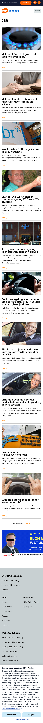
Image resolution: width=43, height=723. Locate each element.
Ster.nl (27, 524)
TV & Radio (7, 606)
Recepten (6, 620)
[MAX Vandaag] (10, 11)
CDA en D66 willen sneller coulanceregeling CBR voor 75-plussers (20, 199)
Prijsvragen (6, 611)
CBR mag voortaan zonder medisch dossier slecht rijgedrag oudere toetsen (21, 402)
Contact (5, 589)
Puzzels (5, 616)
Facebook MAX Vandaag (12, 637)
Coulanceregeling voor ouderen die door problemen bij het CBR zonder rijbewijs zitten (21, 302)
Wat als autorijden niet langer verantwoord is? (20, 501)
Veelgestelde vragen (11, 585)
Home (4, 602)
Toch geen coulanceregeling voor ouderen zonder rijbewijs (20, 250)
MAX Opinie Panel (31, 602)
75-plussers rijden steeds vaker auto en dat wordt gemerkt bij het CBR (21, 352)
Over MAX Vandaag (10, 580)
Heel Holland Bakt (10, 660)
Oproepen (27, 606)
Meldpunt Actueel (9, 656)
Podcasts (5, 625)
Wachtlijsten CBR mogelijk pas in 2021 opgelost (20, 150)
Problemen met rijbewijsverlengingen (15, 453)
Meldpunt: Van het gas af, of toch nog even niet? (19, 55)
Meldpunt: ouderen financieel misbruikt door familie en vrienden (19, 102)
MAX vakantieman (10, 651)
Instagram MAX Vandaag (13, 642)
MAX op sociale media (11, 647)
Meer (3, 68)
